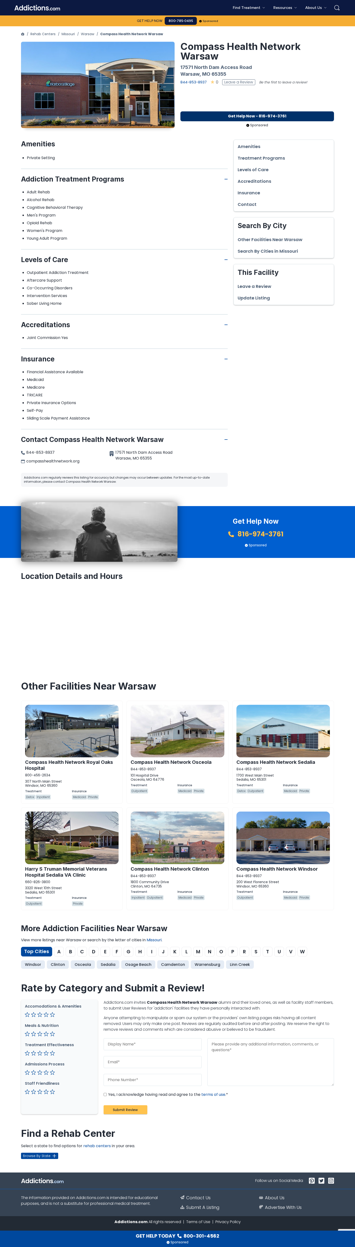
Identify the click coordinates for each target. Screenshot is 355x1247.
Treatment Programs (261, 158)
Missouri (68, 34)
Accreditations (254, 181)
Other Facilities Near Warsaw (270, 240)
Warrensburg (207, 964)
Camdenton (173, 964)
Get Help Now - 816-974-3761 (257, 116)
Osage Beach (138, 964)
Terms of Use (198, 1222)
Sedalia (108, 964)
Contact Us (198, 1198)
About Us (274, 1198)
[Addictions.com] (22, 34)
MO (206, 74)
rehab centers (97, 1146)
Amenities (249, 146)
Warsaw (87, 34)
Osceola (83, 964)
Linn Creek (240, 964)
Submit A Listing (203, 1207)
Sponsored (210, 21)
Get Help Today (177, 1236)
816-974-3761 (260, 534)
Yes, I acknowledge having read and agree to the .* (167, 1094)
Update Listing (254, 298)
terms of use (213, 1094)
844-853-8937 (193, 82)
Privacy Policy (228, 1222)
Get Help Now (150, 21)
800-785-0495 (181, 21)
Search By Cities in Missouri (268, 251)
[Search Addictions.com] (337, 8)
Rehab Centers (43, 34)
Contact (247, 204)
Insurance (249, 193)
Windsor (33, 964)
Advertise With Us (283, 1207)
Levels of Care (253, 170)
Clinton (58, 964)
